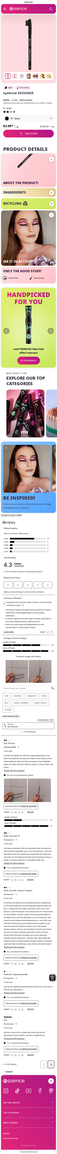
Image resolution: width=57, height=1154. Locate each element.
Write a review (25, 100)
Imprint (6, 1133)
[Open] (4, 8)
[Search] (50, 9)
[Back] (6, 331)
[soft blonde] (11, 111)
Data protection (10, 1138)
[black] (4, 111)
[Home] (18, 8)
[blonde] (14, 111)
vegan (10, 87)
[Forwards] (50, 331)
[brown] (7, 111)
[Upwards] (51, 1081)
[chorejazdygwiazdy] (27, 469)
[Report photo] (6, 447)
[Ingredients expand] (51, 192)
